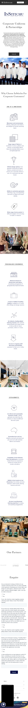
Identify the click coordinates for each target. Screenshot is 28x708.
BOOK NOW (20, 2)
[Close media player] (12, 705)
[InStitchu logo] (8, 2)
